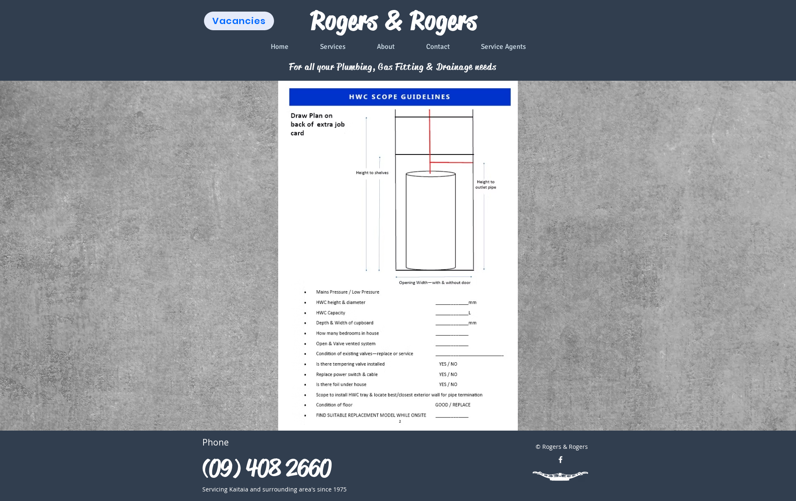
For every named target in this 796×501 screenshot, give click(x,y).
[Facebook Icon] (560, 459)
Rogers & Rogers (394, 20)
